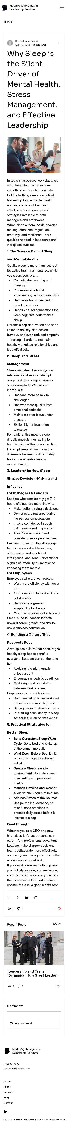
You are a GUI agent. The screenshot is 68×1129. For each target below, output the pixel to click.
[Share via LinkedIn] (26, 897)
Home (7, 1081)
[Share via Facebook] (9, 897)
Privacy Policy (11, 1063)
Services (8, 1092)
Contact (8, 1102)
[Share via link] (35, 897)
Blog (6, 1097)
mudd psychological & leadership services (23, 7)
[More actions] (59, 43)
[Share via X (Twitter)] (17, 897)
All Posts (8, 21)
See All (57, 923)
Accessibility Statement (16, 1068)
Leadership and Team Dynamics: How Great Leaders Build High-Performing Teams (33, 973)
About (7, 1086)
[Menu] (62, 7)
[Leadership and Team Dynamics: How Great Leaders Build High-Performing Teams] (34, 948)
